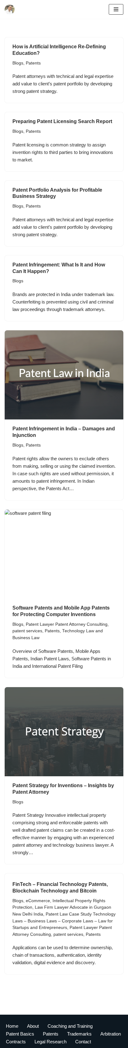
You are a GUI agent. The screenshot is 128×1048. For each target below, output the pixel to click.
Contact (83, 1041)
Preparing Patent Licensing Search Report (62, 121)
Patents (33, 63)
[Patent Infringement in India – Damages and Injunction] (64, 375)
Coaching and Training (70, 1026)
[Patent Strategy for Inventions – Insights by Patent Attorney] (64, 732)
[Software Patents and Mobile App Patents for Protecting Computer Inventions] (64, 554)
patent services (27, 631)
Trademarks (79, 1033)
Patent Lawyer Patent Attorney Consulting (66, 624)
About (33, 1026)
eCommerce (38, 900)
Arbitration (110, 1033)
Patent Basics (20, 1033)
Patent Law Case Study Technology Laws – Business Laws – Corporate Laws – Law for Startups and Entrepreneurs (64, 921)
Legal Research (50, 1041)
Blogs (17, 63)
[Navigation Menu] (116, 9)
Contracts (16, 1041)
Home (12, 1026)
